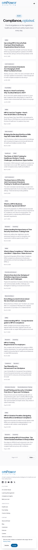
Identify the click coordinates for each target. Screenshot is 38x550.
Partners (4, 530)
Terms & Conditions (7, 536)
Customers (4, 527)
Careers (4, 533)
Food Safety (5, 510)
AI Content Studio (6, 489)
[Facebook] (11, 482)
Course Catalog (6, 513)
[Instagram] (5, 482)
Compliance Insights (7, 496)
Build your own (6, 499)
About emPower (6, 521)
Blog (3, 524)
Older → (31, 457)
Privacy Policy (6, 541)
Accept (14, 545)
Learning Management (8, 493)
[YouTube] (8, 482)
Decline (7, 545)
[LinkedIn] (3, 482)
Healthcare (5, 507)
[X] (14, 482)
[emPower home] (9, 3)
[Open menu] (34, 3)
